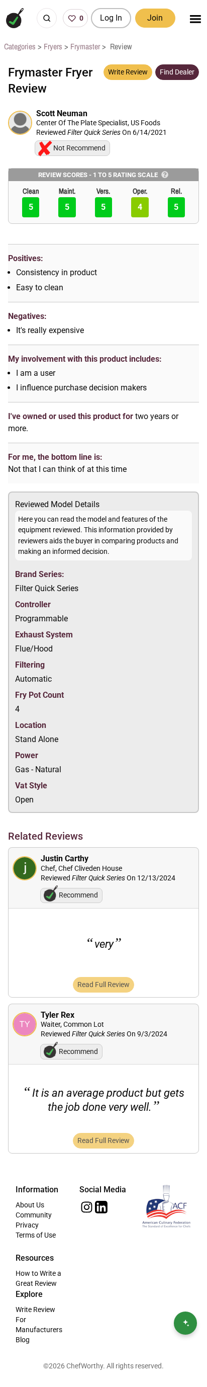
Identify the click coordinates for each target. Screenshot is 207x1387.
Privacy (27, 1225)
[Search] (47, 18)
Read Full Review (103, 985)
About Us (30, 1205)
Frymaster (85, 46)
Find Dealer (177, 72)
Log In (111, 18)
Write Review (128, 72)
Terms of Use (36, 1235)
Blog (23, 1340)
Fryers (53, 46)
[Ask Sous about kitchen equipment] (185, 1323)
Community (34, 1215)
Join (155, 18)
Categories (20, 46)
